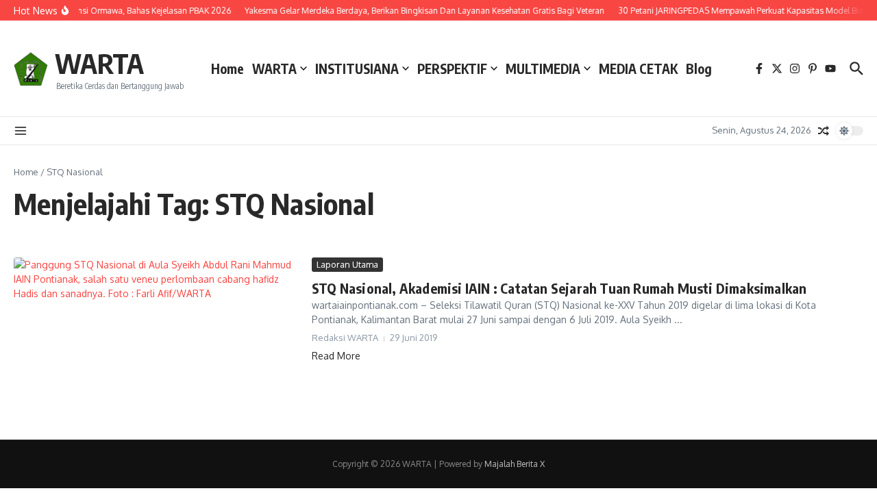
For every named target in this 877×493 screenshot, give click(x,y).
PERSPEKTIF (452, 68)
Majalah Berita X (514, 464)
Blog (699, 68)
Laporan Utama (347, 264)
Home (227, 68)
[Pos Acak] (823, 130)
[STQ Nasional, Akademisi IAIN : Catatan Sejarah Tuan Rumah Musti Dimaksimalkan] (157, 338)
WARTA (99, 63)
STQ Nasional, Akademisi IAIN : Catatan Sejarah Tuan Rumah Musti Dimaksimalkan (559, 287)
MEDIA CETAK (638, 68)
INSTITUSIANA (357, 68)
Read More (336, 356)
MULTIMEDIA (543, 68)
